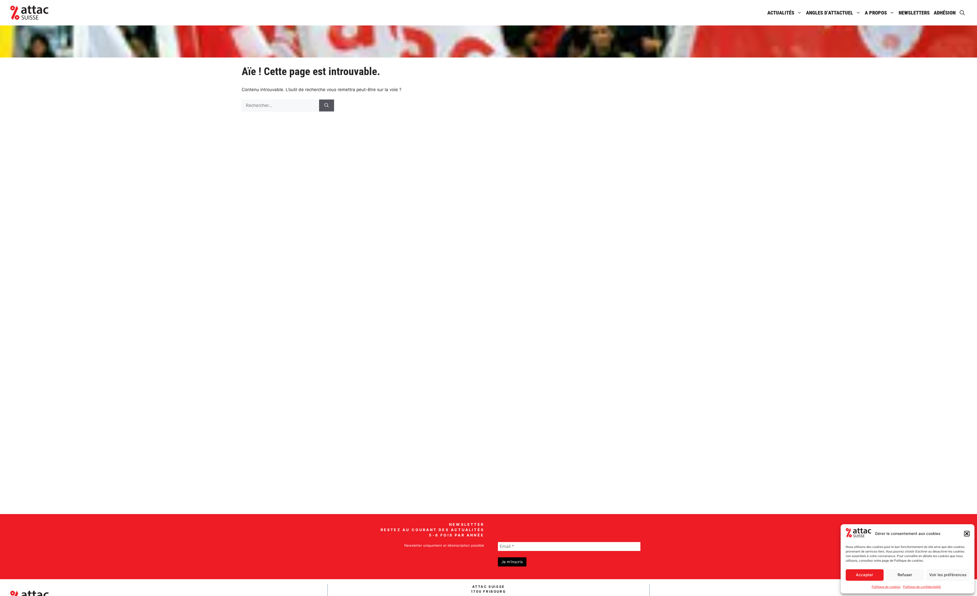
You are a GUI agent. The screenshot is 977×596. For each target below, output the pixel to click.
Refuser (905, 574)
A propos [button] (876, 13)
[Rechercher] (326, 106)
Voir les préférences (948, 574)
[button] (966, 533)
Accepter (864, 574)
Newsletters (914, 13)
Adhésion (945, 13)
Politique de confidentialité (922, 587)
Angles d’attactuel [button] (829, 13)
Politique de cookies (886, 587)
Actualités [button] (780, 13)
